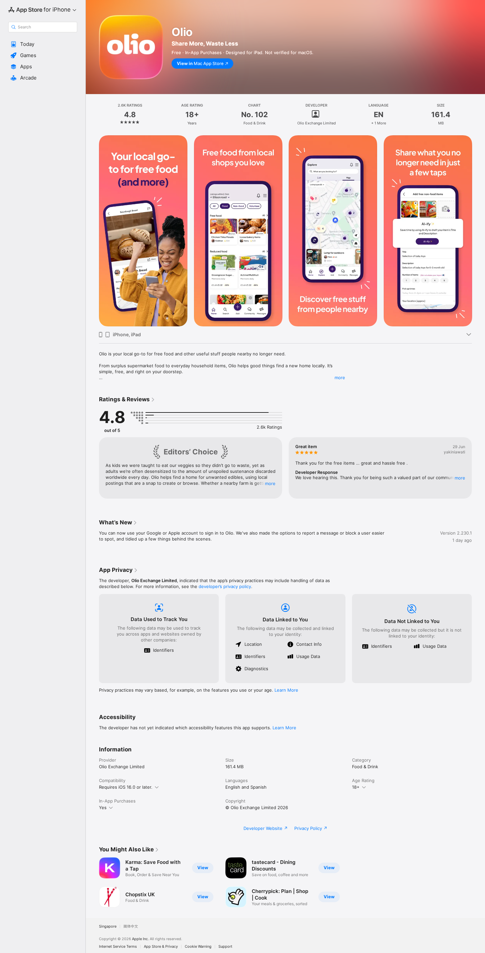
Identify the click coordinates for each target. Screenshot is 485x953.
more (340, 377)
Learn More (286, 690)
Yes (103, 807)
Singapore (107, 926)
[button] (43, 44)
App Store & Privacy (161, 946)
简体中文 (130, 926)
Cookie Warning (198, 946)
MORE (270, 483)
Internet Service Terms (118, 946)
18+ (356, 787)
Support (225, 946)
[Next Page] (478, 231)
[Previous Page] (92, 231)
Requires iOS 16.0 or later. (125, 787)
